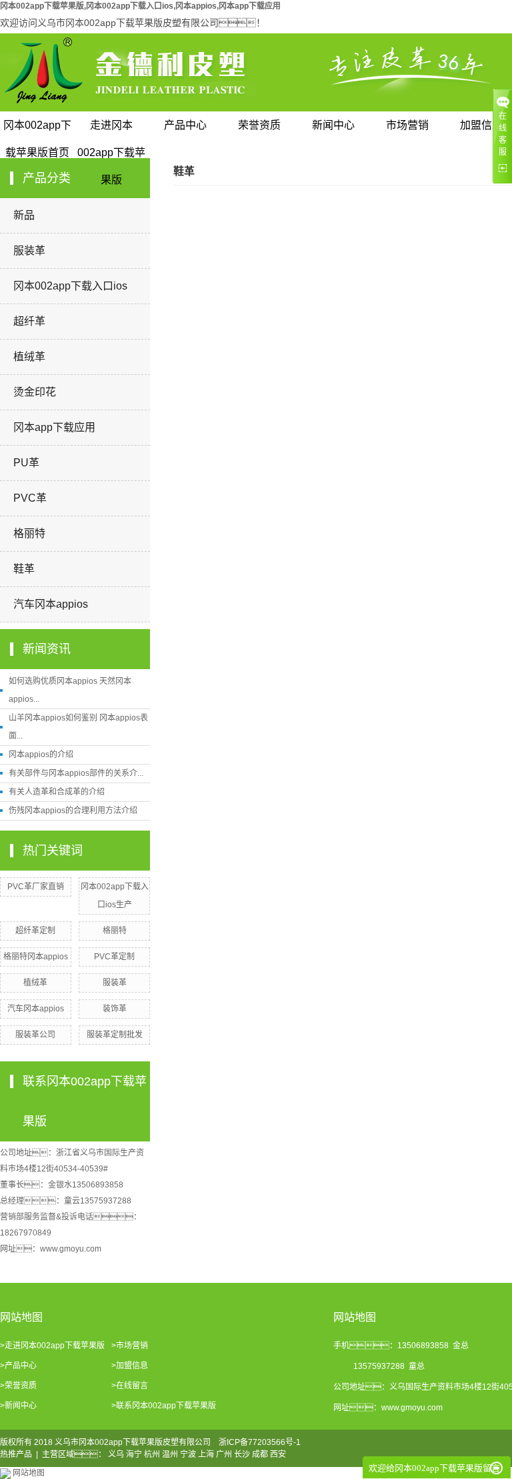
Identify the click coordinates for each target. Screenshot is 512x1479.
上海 (206, 1454)
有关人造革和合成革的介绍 (57, 792)
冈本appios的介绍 (41, 754)
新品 (24, 215)
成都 (260, 1454)
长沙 (242, 1454)
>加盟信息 (129, 1365)
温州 (170, 1454)
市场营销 (407, 125)
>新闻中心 (18, 1405)
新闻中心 (333, 125)
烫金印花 (34, 392)
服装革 (29, 250)
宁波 (188, 1454)
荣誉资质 (259, 125)
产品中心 (185, 125)
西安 (278, 1454)
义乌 (116, 1454)
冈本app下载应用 (54, 427)
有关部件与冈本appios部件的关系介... (76, 773)
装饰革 (115, 1008)
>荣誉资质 (18, 1385)
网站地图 (29, 1473)
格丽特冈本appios (35, 956)
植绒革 (29, 356)
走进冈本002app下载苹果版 (111, 129)
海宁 (134, 1454)
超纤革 (29, 321)
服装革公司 (35, 1034)
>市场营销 (129, 1345)
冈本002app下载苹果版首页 (37, 129)
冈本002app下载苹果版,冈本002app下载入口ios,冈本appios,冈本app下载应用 (140, 6)
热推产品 (16, 1454)
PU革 (26, 462)
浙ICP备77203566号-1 (260, 1442)
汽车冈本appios (50, 604)
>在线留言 (129, 1385)
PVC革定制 (114, 956)
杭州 (152, 1454)
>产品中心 (18, 1365)
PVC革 (30, 498)
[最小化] (496, 1468)
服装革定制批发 (115, 1034)
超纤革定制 (35, 930)
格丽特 (29, 533)
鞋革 (24, 568)
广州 (224, 1454)
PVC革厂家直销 (35, 886)
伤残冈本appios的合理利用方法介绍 (73, 810)
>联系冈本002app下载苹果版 (163, 1405)
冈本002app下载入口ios (70, 286)
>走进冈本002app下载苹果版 (52, 1345)
